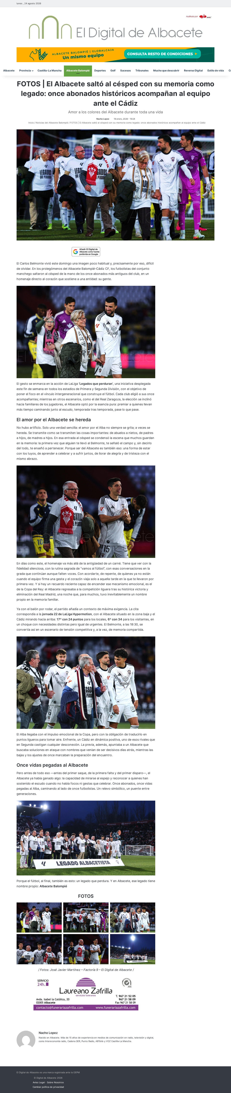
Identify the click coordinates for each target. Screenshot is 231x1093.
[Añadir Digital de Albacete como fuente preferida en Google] (86, 251)
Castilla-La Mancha (50, 70)
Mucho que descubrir (166, 70)
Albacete (9, 70)
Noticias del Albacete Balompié (52, 122)
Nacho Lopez (102, 119)
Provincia (25, 70)
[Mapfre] (85, 1009)
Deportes (100, 70)
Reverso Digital (193, 70)
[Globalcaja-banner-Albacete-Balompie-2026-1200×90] (115, 54)
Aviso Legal (39, 1082)
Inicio (31, 122)
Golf (113, 70)
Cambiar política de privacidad (48, 1087)
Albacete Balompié (78, 70)
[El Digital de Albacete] (115, 27)
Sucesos (125, 70)
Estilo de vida (215, 70)
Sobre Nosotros (55, 1082)
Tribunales (141, 70)
